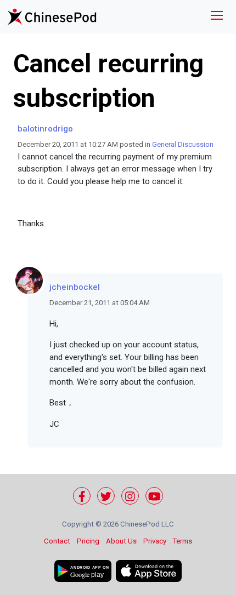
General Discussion (182, 144)
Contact (57, 541)
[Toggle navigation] (216, 17)
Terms (182, 541)
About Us (121, 541)
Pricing (88, 541)
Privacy (154, 541)
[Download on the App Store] (149, 571)
